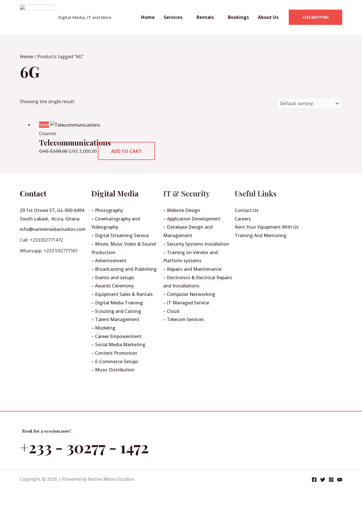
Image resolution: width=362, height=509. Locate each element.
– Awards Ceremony (112, 286)
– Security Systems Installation (196, 244)
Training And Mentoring (260, 235)
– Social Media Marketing (118, 344)
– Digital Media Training (117, 303)
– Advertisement (109, 260)
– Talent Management (115, 319)
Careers (243, 219)
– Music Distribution (113, 370)
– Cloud (171, 311)
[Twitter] (322, 479)
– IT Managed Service (186, 303)
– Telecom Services (183, 319)
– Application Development (192, 219)
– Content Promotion (114, 353)
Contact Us (246, 210)
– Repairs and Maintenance (192, 269)
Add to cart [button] (126, 151)
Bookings (238, 17)
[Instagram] (331, 479)
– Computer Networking (189, 294)
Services (173, 17)
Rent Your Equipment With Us (267, 227)
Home (148, 17)
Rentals (205, 17)
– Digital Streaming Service (120, 235)
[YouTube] (339, 479)
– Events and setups (112, 277)
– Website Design (181, 210)
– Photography (107, 210)
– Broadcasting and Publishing (124, 269)
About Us (268, 17)
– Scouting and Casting (116, 311)
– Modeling (103, 328)
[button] (315, 17)
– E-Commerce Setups (114, 361)
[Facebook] (314, 479)
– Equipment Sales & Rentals (122, 294)
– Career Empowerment (116, 336)
